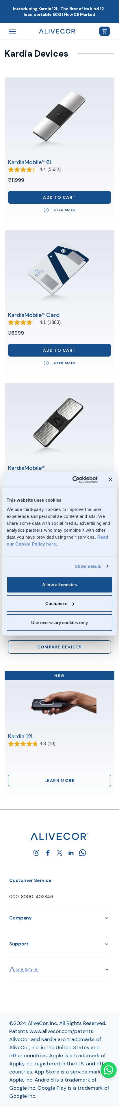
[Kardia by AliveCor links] (107, 969)
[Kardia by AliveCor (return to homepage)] (59, 836)
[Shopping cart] (104, 31)
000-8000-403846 (31, 896)
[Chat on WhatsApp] (109, 1070)
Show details (88, 566)
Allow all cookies (59, 584)
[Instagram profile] (36, 852)
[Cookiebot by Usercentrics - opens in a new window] (74, 479)
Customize (56, 603)
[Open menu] (12, 31)
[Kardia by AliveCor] (23, 969)
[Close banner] (110, 480)
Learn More (59, 780)
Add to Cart (59, 197)
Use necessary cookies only (59, 622)
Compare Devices (59, 647)
